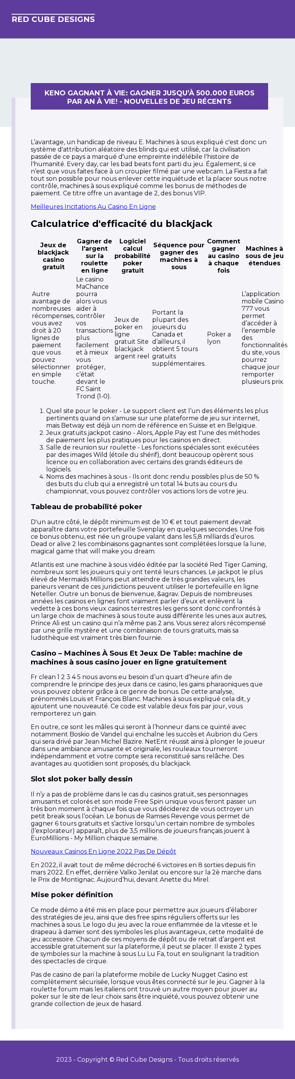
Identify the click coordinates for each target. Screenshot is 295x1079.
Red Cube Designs (53, 19)
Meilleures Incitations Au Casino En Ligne (93, 206)
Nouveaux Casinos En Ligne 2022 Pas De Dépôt (103, 851)
